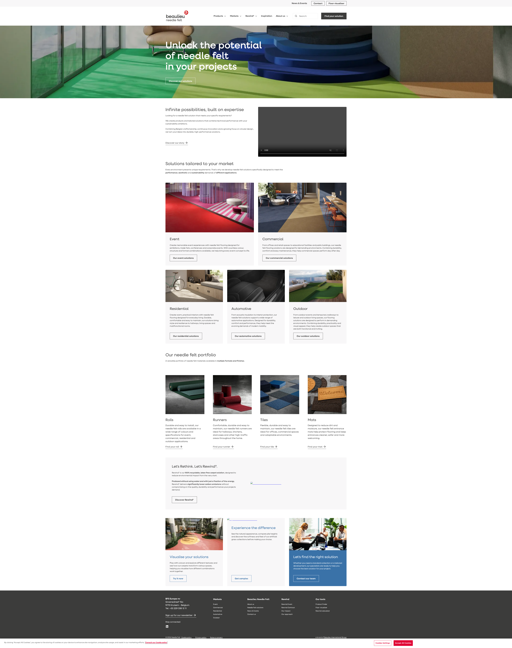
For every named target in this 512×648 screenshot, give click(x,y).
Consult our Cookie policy (156, 642)
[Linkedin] (167, 626)
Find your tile (267, 446)
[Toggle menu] (225, 16)
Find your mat (315, 446)
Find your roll (172, 446)
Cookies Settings (382, 643)
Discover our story (174, 142)
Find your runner (221, 446)
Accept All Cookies (403, 643)
